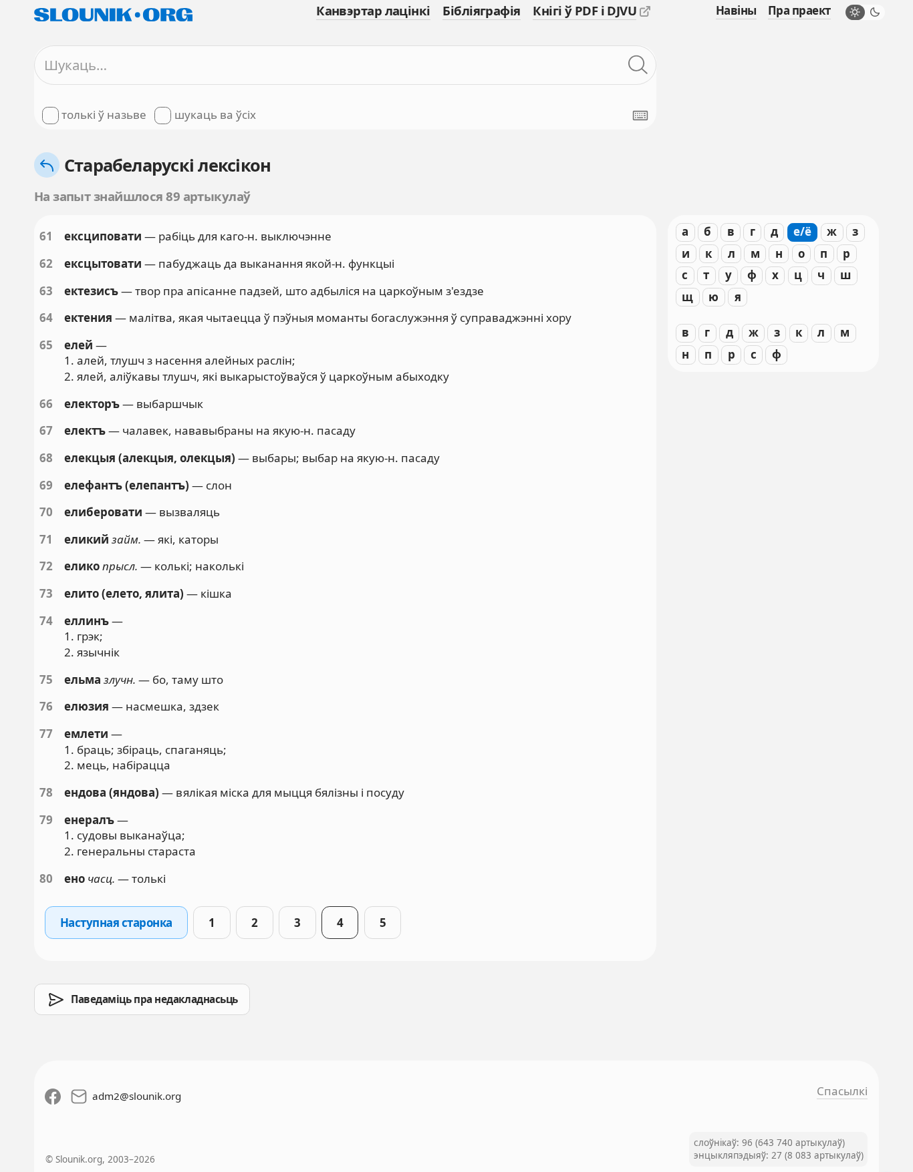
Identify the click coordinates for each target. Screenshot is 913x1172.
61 (46, 236)
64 (46, 317)
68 (46, 457)
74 (46, 620)
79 (46, 819)
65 (46, 345)
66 (46, 403)
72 (46, 566)
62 (46, 263)
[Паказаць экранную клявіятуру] (640, 116)
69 (46, 485)
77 (46, 733)
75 (46, 679)
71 (46, 539)
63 (46, 291)
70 (46, 512)
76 (46, 706)
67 (46, 430)
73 (46, 593)
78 (46, 792)
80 (46, 878)
